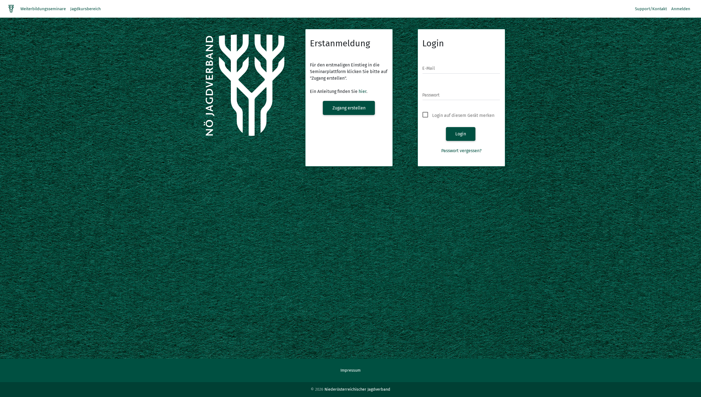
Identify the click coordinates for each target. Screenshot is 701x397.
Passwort (431, 95)
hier (362, 91)
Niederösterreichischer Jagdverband (357, 389)
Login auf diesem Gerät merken (463, 115)
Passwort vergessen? (461, 150)
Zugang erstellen (349, 108)
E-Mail (428, 68)
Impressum (350, 370)
